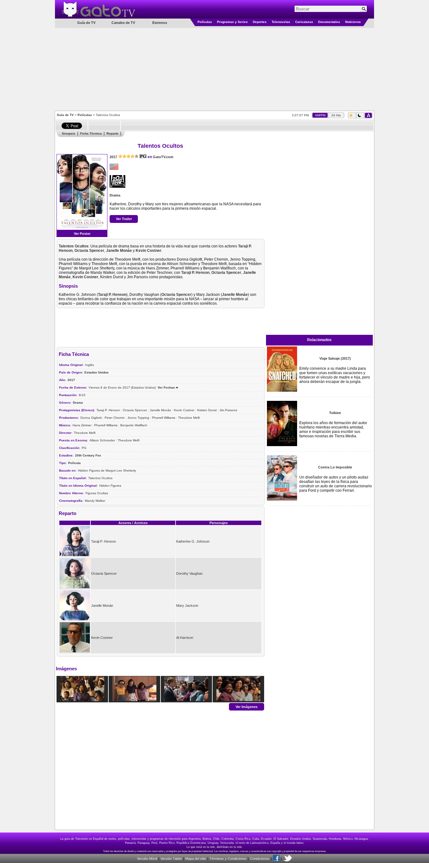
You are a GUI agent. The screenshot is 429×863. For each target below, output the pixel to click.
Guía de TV (65, 115)
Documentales (329, 22)
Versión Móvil (147, 858)
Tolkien (335, 413)
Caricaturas (304, 22)
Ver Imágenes (247, 706)
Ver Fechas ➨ (168, 387)
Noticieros (353, 22)
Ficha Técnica (91, 133)
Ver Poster (82, 233)
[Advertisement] (214, 69)
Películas (205, 22)
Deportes (260, 22)
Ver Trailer (124, 219)
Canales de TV (123, 23)
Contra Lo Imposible (335, 467)
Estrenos (159, 23)
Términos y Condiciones (228, 858)
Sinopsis (68, 133)
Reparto (112, 133)
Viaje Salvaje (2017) (335, 358)
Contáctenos (259, 858)
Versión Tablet (171, 858)
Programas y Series (232, 22)
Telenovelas (281, 22)
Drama (115, 195)
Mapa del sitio (195, 858)
